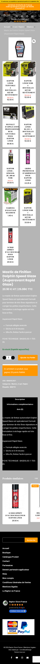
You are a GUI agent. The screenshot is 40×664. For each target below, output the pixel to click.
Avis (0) (20, 409)
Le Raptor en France (11, 591)
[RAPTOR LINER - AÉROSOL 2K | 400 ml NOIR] (10, 157)
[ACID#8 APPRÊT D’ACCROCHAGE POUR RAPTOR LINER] (10, 236)
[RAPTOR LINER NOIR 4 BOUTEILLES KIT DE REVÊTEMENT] (28, 69)
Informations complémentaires (20, 404)
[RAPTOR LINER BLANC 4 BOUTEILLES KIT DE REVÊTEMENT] (28, 113)
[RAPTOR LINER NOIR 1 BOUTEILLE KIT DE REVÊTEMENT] (28, 196)
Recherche (31, 540)
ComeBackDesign (25, 650)
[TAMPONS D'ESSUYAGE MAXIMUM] (10, 196)
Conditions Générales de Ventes (16, 582)
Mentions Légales (30, 647)
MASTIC (13, 387)
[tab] (19, 399)
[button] (32, 16)
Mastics (30, 27)
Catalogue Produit (10, 557)
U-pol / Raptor (18, 27)
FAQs (4, 574)
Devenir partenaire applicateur (15, 570)
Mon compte (8, 578)
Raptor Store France (18, 602)
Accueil (7, 27)
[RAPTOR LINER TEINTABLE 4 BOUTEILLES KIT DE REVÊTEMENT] (10, 69)
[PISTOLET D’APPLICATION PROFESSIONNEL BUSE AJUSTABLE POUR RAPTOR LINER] (10, 113)
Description (20, 399)
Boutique (6, 552)
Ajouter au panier (27, 357)
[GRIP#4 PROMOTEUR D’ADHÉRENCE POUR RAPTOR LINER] (28, 157)
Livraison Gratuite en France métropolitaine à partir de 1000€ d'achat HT (20, 7)
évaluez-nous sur (16, 611)
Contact (6, 561)
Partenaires (7, 565)
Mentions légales (10, 587)
